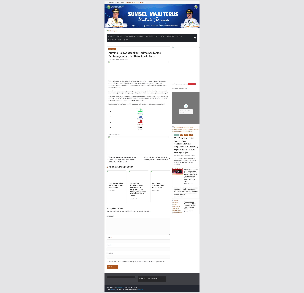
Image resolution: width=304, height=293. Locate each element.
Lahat (181, 134)
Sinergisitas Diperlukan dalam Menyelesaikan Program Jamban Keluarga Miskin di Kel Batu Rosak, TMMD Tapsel (138, 189)
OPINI (162, 36)
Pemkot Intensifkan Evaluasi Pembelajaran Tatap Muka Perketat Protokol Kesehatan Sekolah (190, 205)
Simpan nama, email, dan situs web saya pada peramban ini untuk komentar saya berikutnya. (137, 261)
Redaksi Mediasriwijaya (122, 59)
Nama (109, 238)
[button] (113, 36)
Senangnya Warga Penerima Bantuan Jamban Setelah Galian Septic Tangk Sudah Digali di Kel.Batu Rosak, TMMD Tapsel (122, 160)
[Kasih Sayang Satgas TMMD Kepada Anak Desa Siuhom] (116, 172)
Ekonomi (119, 36)
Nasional (140, 36)
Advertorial (170, 36)
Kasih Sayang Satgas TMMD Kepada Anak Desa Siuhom (115, 185)
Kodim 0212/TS (112, 49)
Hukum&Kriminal (130, 36)
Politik (186, 134)
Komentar (110, 216)
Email (109, 245)
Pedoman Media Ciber (114, 40)
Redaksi (126, 40)
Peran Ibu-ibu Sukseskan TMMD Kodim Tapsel (158, 185)
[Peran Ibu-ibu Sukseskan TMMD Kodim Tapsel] (160, 172)
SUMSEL (110, 36)
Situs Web (110, 253)
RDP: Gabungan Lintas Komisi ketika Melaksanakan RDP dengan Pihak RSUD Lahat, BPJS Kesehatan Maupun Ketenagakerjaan (186, 145)
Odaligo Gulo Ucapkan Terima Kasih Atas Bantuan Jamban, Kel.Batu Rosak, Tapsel (156, 159)
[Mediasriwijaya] (152, 5)
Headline (179, 36)
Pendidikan (149, 36)
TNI (156, 36)
